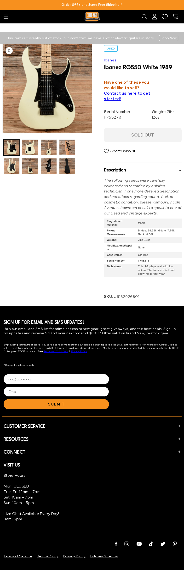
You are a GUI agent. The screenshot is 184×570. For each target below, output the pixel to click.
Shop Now (169, 38)
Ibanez (110, 60)
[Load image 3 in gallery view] (30, 147)
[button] (6, 16)
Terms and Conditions (56, 351)
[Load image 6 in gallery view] (49, 166)
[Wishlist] (164, 16)
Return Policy (47, 556)
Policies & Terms (104, 556)
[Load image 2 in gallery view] (12, 166)
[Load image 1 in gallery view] (12, 147)
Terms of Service (18, 556)
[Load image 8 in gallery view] (67, 166)
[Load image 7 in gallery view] (67, 147)
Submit (56, 404)
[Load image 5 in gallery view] (49, 147)
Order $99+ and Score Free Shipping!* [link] (92, 4)
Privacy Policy (79, 351)
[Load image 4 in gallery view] (30, 166)
